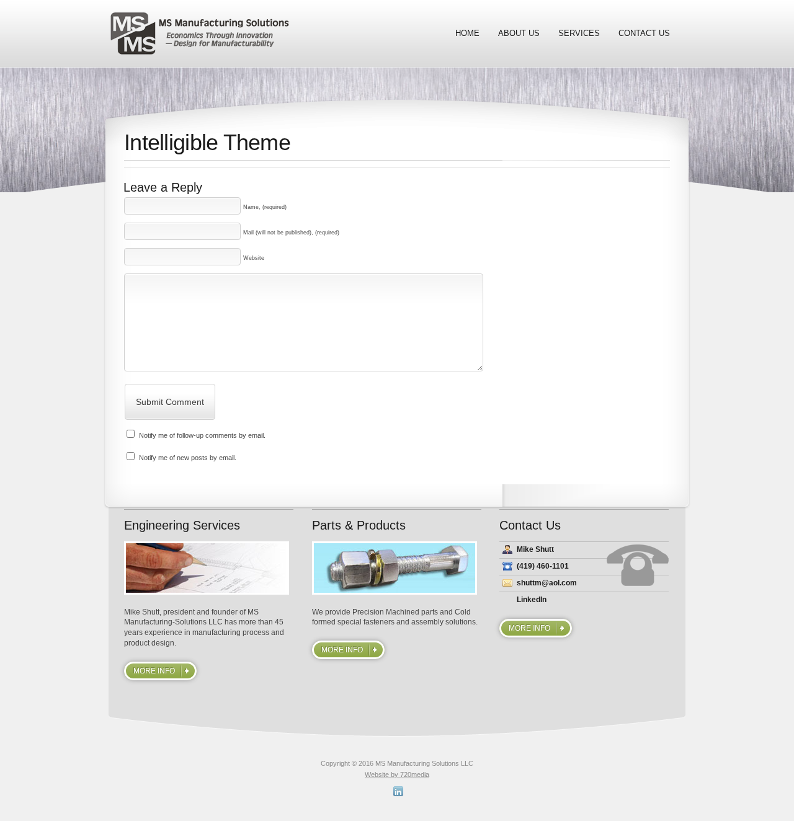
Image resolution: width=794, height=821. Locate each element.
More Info (154, 671)
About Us (519, 33)
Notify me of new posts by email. (187, 457)
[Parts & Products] (396, 568)
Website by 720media (397, 774)
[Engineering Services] (208, 568)
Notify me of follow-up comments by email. (202, 435)
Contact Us (644, 33)
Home (467, 33)
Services (579, 33)
